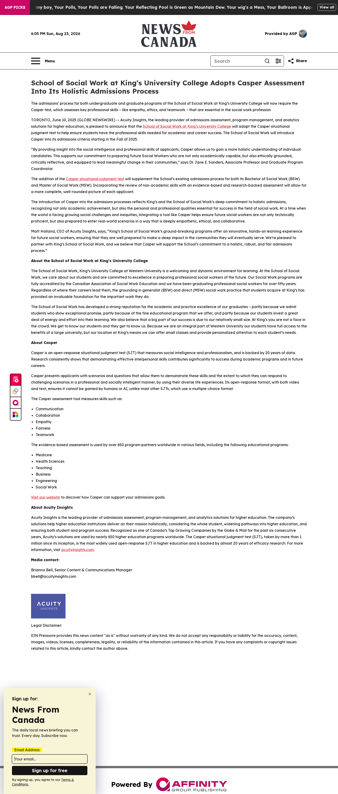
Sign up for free (49, 770)
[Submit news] (15, 380)
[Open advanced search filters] (278, 61)
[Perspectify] (15, 391)
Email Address (27, 750)
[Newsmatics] (15, 414)
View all (327, 7)
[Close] (90, 694)
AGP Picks (15, 7)
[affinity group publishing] (15, 403)
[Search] (267, 61)
